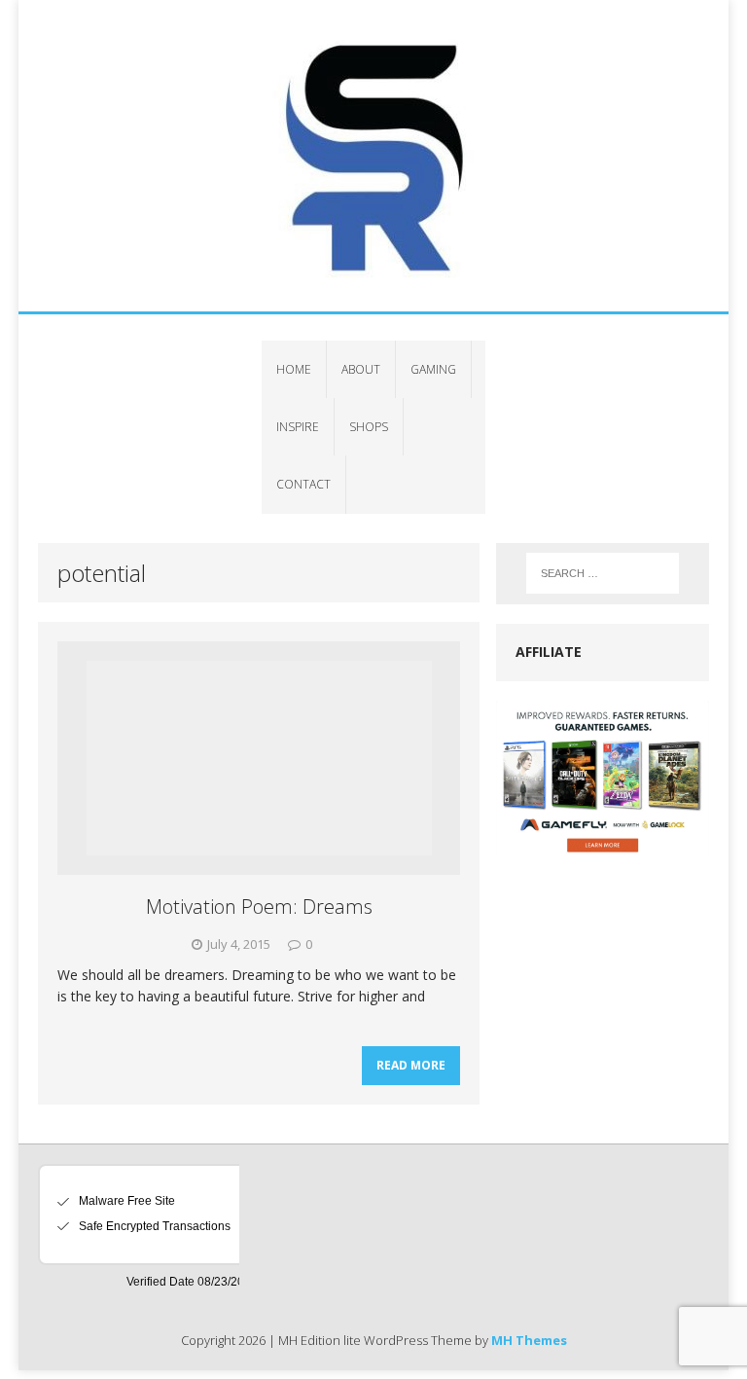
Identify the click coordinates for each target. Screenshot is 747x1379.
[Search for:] (602, 573)
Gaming (433, 369)
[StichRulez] (373, 155)
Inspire (297, 426)
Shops (368, 426)
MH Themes (529, 1340)
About (360, 369)
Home (293, 369)
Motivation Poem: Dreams (259, 906)
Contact (303, 484)
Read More (410, 1065)
